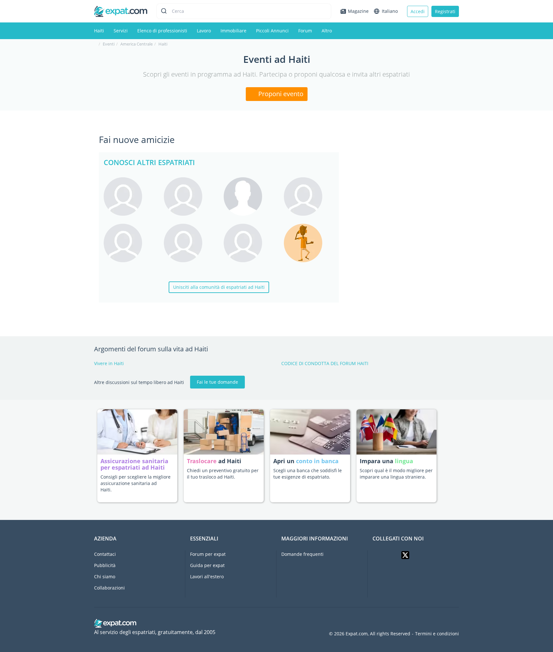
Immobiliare (233, 31)
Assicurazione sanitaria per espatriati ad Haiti (134, 464)
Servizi (121, 31)
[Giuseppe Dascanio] (249, 196)
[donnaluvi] (249, 243)
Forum (305, 31)
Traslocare (202, 461)
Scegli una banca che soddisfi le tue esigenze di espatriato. (307, 473)
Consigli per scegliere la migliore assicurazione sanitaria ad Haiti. (135, 483)
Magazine (358, 11)
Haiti (99, 31)
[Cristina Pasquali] (189, 243)
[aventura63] (129, 243)
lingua (404, 461)
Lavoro (204, 31)
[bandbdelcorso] (129, 196)
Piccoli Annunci (272, 31)
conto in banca (317, 461)
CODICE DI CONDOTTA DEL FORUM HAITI (324, 363)
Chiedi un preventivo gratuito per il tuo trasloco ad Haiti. (223, 473)
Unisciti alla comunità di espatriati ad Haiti (219, 287)
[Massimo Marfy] (309, 243)
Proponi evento (280, 93)
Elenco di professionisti (162, 31)
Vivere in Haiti (109, 363)
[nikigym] (189, 196)
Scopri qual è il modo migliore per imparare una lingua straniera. (396, 473)
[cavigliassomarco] (309, 196)
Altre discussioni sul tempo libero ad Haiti (139, 382)
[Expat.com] (120, 11)
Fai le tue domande (217, 382)
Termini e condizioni (437, 633)
